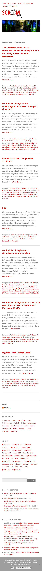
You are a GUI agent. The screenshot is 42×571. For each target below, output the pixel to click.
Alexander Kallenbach (11, 547)
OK (12, 567)
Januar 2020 (6, 444)
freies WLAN (34, 192)
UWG (27, 149)
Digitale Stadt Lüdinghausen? (16, 352)
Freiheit (18, 90)
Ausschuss (15, 143)
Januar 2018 (6, 450)
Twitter (19, 94)
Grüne (12, 92)
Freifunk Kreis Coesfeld (23, 145)
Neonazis (27, 239)
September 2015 (7, 464)
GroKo (7, 92)
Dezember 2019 (17, 444)
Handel (11, 291)
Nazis (10, 239)
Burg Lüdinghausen (25, 143)
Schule (29, 428)
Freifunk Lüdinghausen (22, 139)
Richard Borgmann (32, 291)
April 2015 (5, 467)
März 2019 (5, 447)
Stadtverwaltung (20, 149)
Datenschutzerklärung (25, 3)
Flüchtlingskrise (25, 192)
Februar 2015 (24, 467)
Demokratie (23, 88)
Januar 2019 (15, 447)
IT (35, 86)
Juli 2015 (17, 464)
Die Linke (32, 339)
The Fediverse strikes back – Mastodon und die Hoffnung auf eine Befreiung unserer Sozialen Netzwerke (21, 532)
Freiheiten (22, 86)
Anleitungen (12, 3)
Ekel (4, 208)
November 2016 (7, 456)
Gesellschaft (30, 86)
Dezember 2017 (17, 450)
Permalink (31, 94)
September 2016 (31, 456)
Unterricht (5, 431)
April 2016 (5, 458)
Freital (29, 237)
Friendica (24, 90)
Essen (29, 420)
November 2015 (30, 461)
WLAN (35, 196)
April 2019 (28, 444)
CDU (18, 88)
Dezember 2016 (28, 453)
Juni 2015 (26, 464)
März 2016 (14, 458)
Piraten (24, 291)
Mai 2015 (34, 464)
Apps (13, 420)
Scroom (14, 6)
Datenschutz (14, 283)
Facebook (9, 90)
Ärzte (25, 287)
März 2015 (14, 467)
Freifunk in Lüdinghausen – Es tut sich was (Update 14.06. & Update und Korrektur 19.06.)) (21, 305)
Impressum (6, 6)
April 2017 (28, 450)
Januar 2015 (6, 470)
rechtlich (23, 196)
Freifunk (12, 139)
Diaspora (31, 88)
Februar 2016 (24, 458)
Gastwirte (5, 291)
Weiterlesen (8, 80)
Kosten (18, 196)
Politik (4, 88)
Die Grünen (5, 192)
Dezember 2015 (17, 461)
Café (29, 287)
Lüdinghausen (21, 141)
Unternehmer (9, 293)
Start (4, 3)
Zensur (24, 94)
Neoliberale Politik (18, 239)
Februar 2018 (25, 447)
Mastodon (22, 92)
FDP (14, 90)
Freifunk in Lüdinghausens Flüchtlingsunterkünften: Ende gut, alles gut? (19, 106)
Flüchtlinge (16, 192)
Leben (14, 141)
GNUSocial (30, 90)
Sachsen (4, 241)
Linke (16, 92)
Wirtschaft (5, 237)
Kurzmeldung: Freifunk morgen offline (16, 506)
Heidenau (5, 239)
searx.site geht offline (11, 498)
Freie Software (14, 86)
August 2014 (16, 470)
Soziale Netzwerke (7, 94)
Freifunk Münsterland (18, 147)
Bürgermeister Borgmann (10, 339)
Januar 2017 (17, 453)
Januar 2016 (6, 461)
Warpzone (17, 293)
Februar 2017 (6, 453)
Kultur (6, 190)
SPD (15, 94)
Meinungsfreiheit (31, 92)
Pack (32, 239)
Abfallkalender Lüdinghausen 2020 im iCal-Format (20, 493)
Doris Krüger (11, 289)
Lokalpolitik (17, 291)
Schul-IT (22, 428)
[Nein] (39, 564)
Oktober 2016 (19, 456)
